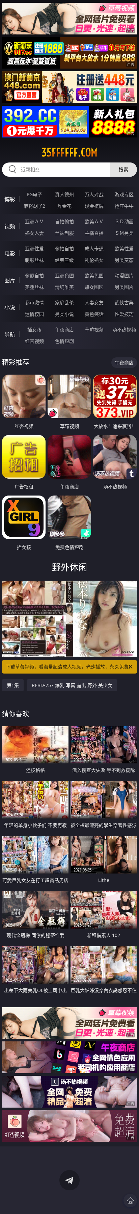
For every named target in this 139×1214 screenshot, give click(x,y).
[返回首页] (130, 1200)
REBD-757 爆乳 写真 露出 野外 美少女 (72, 685)
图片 (9, 280)
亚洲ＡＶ (34, 221)
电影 (9, 253)
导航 (9, 334)
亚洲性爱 (34, 248)
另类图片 (124, 287)
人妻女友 (94, 302)
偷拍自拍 (64, 248)
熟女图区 (94, 287)
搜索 (123, 169)
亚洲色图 (64, 275)
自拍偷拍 (64, 221)
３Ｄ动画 (124, 221)
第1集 (13, 685)
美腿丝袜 (34, 287)
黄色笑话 (94, 314)
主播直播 (94, 233)
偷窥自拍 (34, 275)
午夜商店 (64, 329)
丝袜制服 (64, 233)
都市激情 (34, 302)
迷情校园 (34, 314)
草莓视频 (94, 329)
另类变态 (124, 260)
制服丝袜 (34, 260)
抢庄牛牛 (124, 206)
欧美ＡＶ (94, 221)
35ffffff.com (69, 152)
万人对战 (94, 194)
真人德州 (64, 194)
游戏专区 (124, 194)
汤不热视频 (124, 329)
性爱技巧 (124, 314)
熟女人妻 (34, 233)
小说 (9, 307)
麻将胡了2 (34, 206)
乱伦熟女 (94, 260)
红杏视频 (34, 341)
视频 (9, 226)
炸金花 (64, 206)
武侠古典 (124, 302)
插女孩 (34, 329)
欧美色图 (94, 275)
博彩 (9, 199)
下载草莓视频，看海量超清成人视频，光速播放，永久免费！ (69, 666)
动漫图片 (124, 275)
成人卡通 (94, 248)
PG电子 (34, 194)
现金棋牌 (94, 206)
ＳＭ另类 (124, 233)
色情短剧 (64, 341)
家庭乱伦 (64, 302)
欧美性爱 (124, 248)
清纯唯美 (64, 287)
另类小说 (64, 314)
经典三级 (64, 260)
